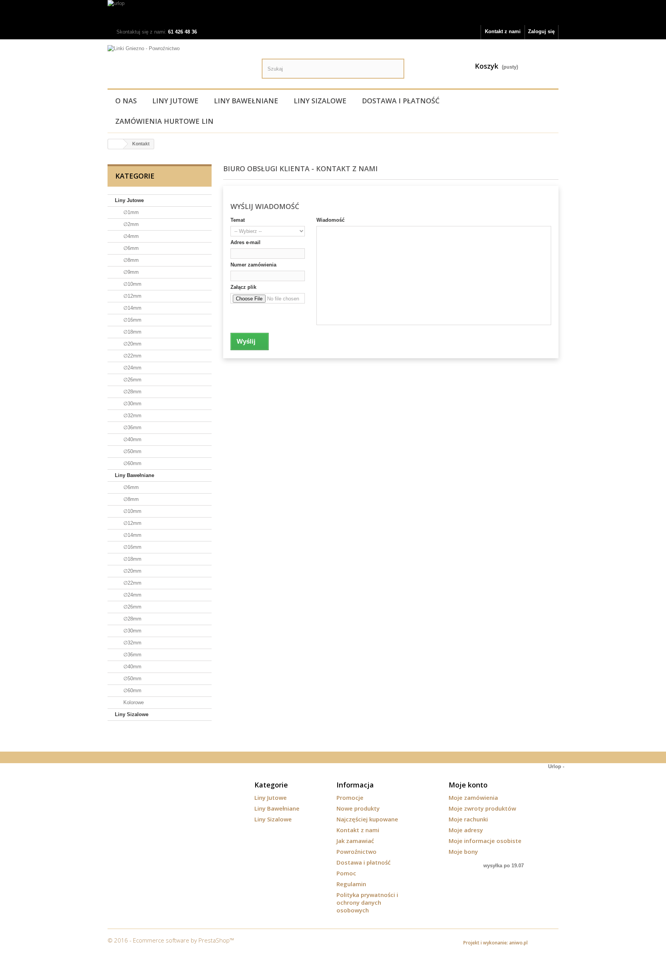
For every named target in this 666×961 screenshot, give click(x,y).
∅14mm (131, 308)
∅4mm (130, 236)
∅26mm (131, 380)
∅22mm (131, 356)
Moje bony (463, 851)
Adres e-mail (245, 242)
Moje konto (468, 784)
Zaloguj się (541, 31)
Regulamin (351, 884)
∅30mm (131, 403)
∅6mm (130, 248)
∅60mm (131, 463)
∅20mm (131, 344)
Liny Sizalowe (320, 100)
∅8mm (130, 260)
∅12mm (131, 296)
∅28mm (131, 392)
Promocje (349, 797)
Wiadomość (330, 220)
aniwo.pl (518, 942)
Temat (237, 220)
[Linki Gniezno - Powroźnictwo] (179, 65)
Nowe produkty (358, 808)
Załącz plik (243, 287)
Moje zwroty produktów (482, 808)
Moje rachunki (468, 819)
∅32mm (131, 415)
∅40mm (131, 439)
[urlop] (333, 12)
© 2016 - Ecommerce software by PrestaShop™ (171, 940)
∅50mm (131, 451)
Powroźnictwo (356, 851)
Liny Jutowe (175, 100)
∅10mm (131, 284)
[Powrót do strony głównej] (115, 144)
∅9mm (130, 272)
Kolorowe (133, 702)
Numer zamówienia (253, 265)
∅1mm (130, 212)
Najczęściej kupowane (367, 819)
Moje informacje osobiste (485, 841)
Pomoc (346, 873)
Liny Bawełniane (246, 100)
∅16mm (131, 320)
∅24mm (131, 368)
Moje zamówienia (473, 797)
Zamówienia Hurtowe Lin (164, 121)
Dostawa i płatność (400, 100)
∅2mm (130, 224)
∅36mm (131, 427)
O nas (126, 100)
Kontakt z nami (503, 31)
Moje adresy (466, 830)
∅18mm (131, 332)
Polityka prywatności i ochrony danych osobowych (367, 902)
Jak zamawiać (355, 841)
